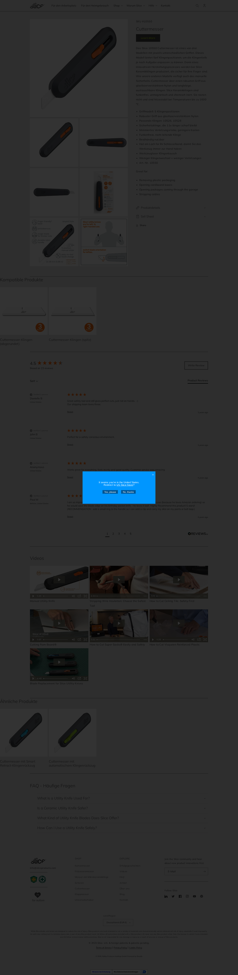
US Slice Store (125, 484)
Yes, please (110, 491)
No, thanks (128, 491)
